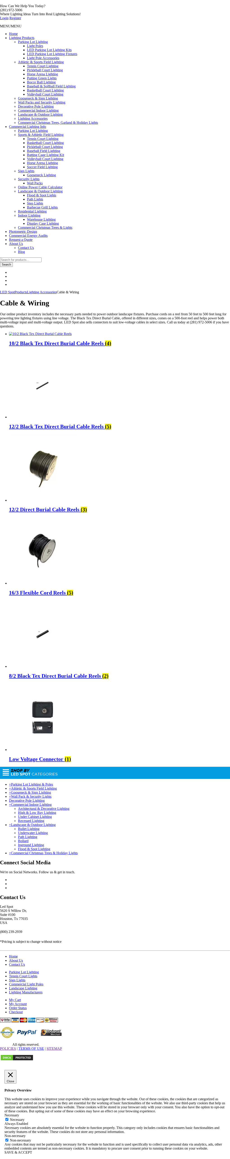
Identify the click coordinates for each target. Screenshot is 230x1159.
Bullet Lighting (29, 829)
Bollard (23, 841)
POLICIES (8, 1048)
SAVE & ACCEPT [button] (18, 1152)
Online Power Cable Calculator (40, 187)
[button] (11, 26)
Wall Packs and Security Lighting (41, 102)
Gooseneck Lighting (41, 175)
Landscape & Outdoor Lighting (40, 114)
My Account (18, 1004)
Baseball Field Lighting (43, 151)
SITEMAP (54, 1048)
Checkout (16, 1012)
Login (4, 18)
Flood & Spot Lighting (34, 849)
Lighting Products (21, 38)
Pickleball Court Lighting (45, 70)
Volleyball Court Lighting (45, 94)
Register (15, 18)
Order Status (18, 1008)
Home (13, 34)
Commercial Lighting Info (27, 127)
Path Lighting (27, 837)
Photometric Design (23, 231)
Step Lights (35, 203)
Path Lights (35, 199)
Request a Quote (21, 240)
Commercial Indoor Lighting (38, 110)
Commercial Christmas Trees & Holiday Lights (43, 853)
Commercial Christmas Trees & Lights (45, 227)
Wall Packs (35, 183)
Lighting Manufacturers (25, 992)
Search (6, 264)
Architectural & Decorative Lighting (43, 808)
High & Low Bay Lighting (37, 813)
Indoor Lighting (29, 215)
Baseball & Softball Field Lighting (51, 86)
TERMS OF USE (31, 1048)
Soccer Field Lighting (42, 167)
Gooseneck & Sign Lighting (38, 98)
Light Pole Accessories (43, 58)
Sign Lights (26, 171)
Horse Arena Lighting (42, 74)
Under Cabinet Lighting (35, 817)
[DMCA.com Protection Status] (17, 1060)
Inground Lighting (31, 845)
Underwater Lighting (33, 833)
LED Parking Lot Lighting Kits (49, 50)
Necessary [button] (11, 1115)
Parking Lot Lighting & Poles (31, 784)
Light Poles (35, 46)
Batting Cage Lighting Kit (45, 155)
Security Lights (29, 179)
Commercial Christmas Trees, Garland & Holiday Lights (58, 122)
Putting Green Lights (42, 78)
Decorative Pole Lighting (36, 106)
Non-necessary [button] (15, 1136)
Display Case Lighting (43, 223)
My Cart (15, 1000)
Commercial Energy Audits (28, 235)
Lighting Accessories (33, 118)
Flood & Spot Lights (41, 195)
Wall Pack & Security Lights (30, 796)
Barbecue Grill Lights (42, 207)
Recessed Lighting (31, 821)
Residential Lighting (32, 211)
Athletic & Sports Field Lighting (41, 62)
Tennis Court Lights (23, 976)
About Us (16, 244)
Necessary (17, 1120)
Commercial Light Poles (26, 984)
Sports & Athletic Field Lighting (41, 135)
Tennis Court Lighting (42, 66)
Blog (21, 252)
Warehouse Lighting (41, 219)
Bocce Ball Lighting (41, 82)
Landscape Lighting (23, 988)
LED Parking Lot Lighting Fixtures (52, 54)
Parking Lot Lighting (33, 42)
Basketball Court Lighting (45, 90)
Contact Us (26, 248)
